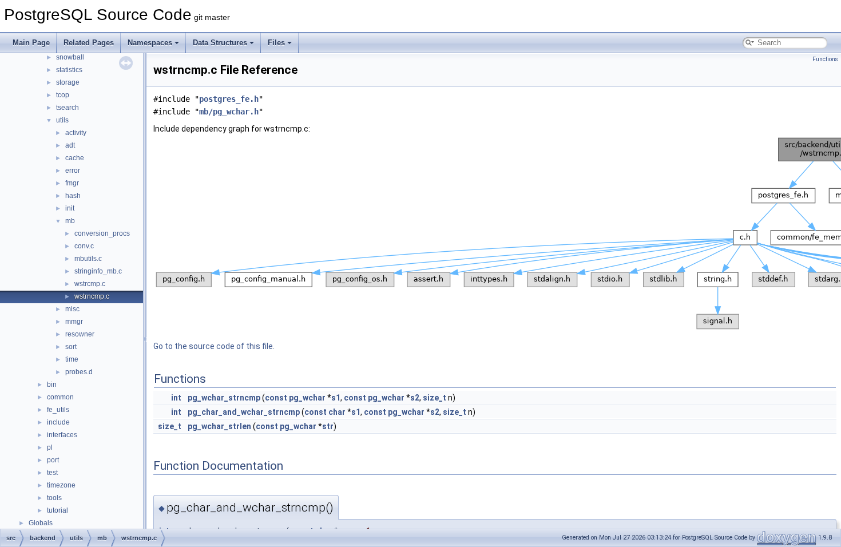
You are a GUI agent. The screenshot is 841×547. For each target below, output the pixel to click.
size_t (434, 397)
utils (62, 120)
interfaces (62, 435)
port (53, 460)
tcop (62, 95)
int (176, 397)
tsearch (67, 108)
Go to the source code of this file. (214, 346)
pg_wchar (307, 397)
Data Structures (220, 42)
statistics (69, 70)
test (52, 473)
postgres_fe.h (229, 99)
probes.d (79, 372)
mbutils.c (88, 259)
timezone (61, 485)
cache (74, 158)
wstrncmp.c (91, 296)
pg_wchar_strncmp (224, 397)
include (58, 422)
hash (73, 196)
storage (68, 82)
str (328, 426)
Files (276, 42)
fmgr (72, 183)
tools (54, 498)
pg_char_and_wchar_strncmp (244, 412)
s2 (414, 397)
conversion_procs (102, 233)
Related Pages (89, 42)
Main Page (31, 42)
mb (70, 221)
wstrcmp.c (89, 284)
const (276, 397)
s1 (335, 397)
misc (72, 309)
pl (50, 447)
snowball (70, 57)
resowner (79, 334)
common (60, 397)
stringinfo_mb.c (98, 271)
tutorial (57, 510)
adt (70, 145)
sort (71, 347)
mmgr (74, 322)
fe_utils (58, 410)
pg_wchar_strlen (219, 426)
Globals (41, 523)
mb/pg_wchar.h (229, 111)
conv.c (84, 246)
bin (52, 384)
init (69, 208)
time (71, 359)
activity (75, 133)
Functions (825, 59)
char (337, 412)
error (72, 171)
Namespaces (150, 42)
